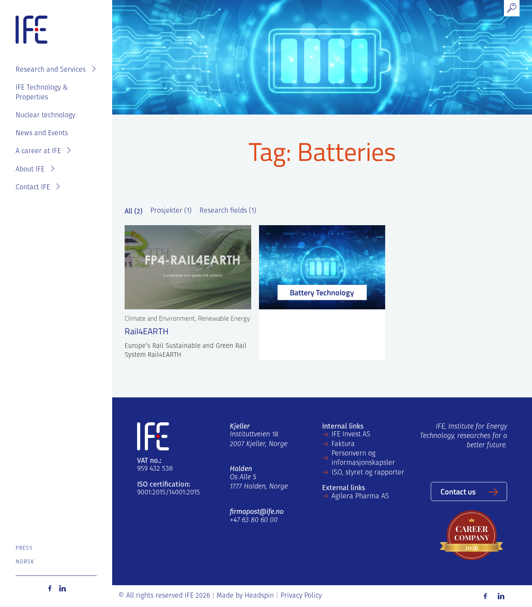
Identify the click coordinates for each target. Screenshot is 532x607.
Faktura (343, 444)
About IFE (30, 169)
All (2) (134, 211)
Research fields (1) (227, 211)
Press (24, 548)
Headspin (259, 596)
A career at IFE (38, 151)
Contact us (458, 491)
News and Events (42, 133)
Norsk (25, 562)
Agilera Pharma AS (360, 496)
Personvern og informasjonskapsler (363, 458)
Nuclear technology (45, 115)
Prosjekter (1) (171, 211)
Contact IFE (33, 187)
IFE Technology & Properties (42, 93)
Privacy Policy (301, 596)
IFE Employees (67, 45)
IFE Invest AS (350, 434)
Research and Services (51, 70)
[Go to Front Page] (32, 30)
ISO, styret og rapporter (367, 472)
